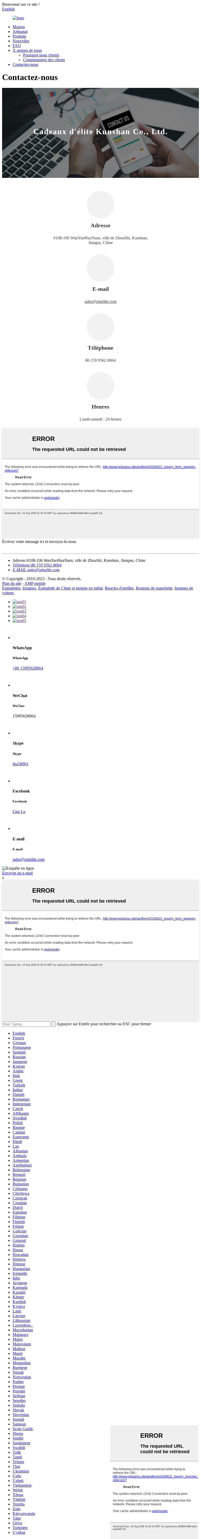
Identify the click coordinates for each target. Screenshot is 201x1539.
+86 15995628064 (28, 668)
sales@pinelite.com (100, 301)
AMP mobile (35, 583)
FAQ (17, 45)
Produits (19, 36)
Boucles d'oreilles (119, 588)
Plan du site (11, 583)
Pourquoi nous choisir (41, 55)
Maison (19, 27)
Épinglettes (11, 588)
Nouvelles (21, 41)
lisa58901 (21, 764)
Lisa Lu (19, 811)
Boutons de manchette (154, 588)
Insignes (29, 588)
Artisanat (20, 31)
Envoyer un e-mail (17, 873)
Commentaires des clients (44, 60)
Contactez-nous (25, 64)
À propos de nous (27, 50)
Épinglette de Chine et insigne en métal (70, 588)
